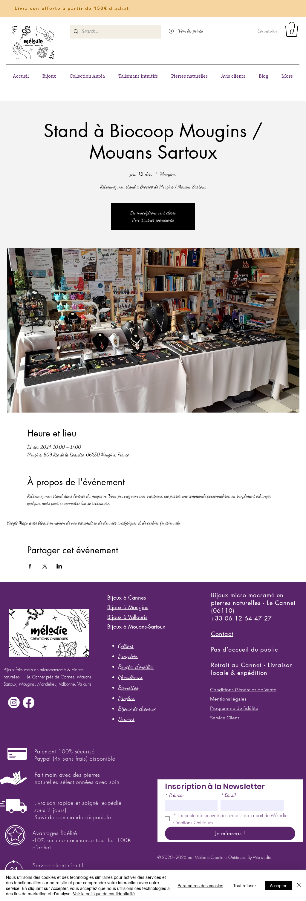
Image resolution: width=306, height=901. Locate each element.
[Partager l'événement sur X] (45, 566)
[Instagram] (14, 702)
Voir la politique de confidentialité (104, 894)
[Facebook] (28, 702)
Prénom (174, 795)
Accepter (278, 885)
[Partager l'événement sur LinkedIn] (59, 566)
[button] (291, 29)
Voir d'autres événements (153, 220)
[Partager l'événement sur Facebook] (30, 566)
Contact (222, 634)
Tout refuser (244, 885)
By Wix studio (259, 857)
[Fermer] (298, 885)
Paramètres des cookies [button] (200, 885)
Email (228, 795)
